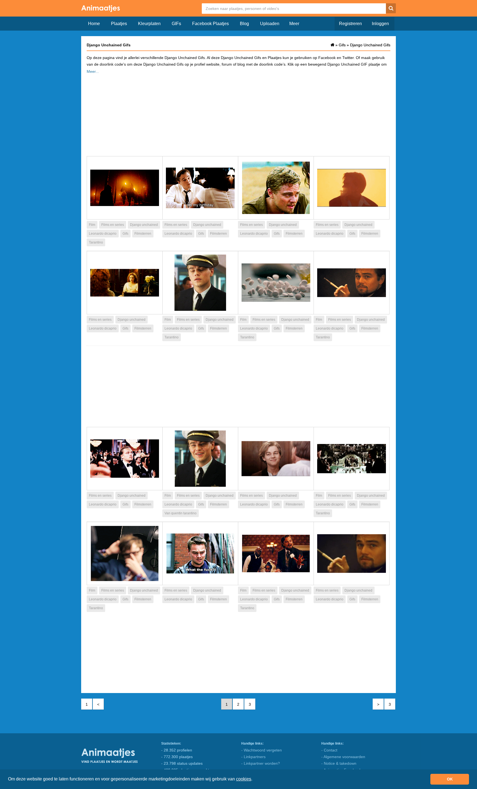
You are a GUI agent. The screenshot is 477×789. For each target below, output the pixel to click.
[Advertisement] (238, 113)
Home (94, 23)
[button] (254, 779)
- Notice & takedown (338, 763)
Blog (244, 23)
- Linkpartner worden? (260, 763)
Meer (294, 23)
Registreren (350, 23)
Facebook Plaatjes (210, 23)
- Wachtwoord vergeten (261, 750)
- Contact (329, 750)
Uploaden (269, 23)
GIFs (176, 23)
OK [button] (450, 779)
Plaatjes (119, 23)
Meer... (93, 71)
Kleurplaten (149, 23)
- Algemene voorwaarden (343, 757)
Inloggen (380, 23)
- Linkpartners (253, 757)
